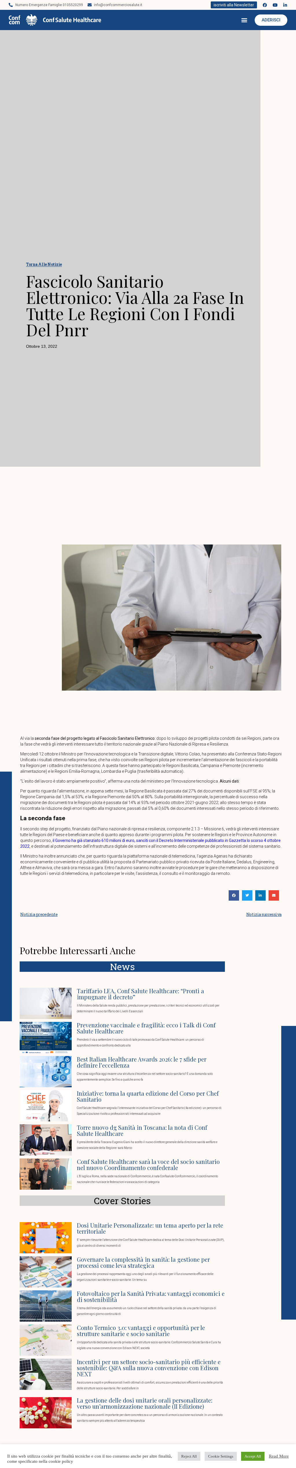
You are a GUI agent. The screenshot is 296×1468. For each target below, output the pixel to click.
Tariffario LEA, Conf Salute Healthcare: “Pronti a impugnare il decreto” (140, 994)
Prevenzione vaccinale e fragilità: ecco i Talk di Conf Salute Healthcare (146, 1028)
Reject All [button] (189, 1456)
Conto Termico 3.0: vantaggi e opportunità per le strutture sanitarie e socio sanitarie (141, 1331)
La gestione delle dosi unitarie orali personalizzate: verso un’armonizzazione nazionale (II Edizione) (144, 1403)
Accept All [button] (253, 1456)
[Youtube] (275, 5)
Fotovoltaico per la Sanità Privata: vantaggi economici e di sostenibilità (151, 1296)
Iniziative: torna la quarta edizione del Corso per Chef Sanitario (148, 1096)
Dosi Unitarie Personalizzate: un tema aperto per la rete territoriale (150, 1228)
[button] (244, 20)
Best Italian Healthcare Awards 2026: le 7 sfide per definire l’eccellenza (141, 1062)
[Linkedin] (285, 5)
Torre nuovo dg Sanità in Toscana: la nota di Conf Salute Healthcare (142, 1130)
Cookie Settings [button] (220, 1456)
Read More (279, 1456)
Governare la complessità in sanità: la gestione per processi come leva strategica (143, 1262)
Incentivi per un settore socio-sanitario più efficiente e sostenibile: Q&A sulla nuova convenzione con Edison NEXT (149, 1368)
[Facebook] (265, 5)
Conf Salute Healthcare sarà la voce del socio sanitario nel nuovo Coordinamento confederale (148, 1164)
